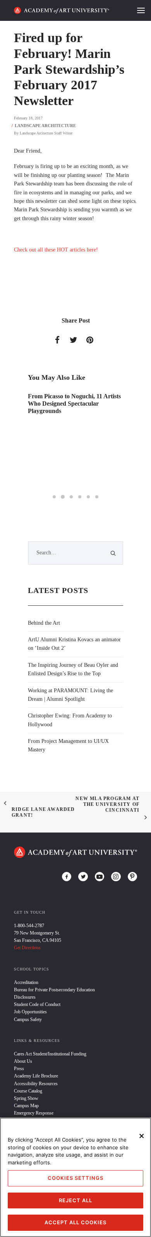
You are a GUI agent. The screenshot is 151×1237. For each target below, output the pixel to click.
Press (19, 1068)
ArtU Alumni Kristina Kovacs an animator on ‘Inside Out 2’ (74, 644)
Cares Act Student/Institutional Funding (50, 1054)
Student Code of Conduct (37, 1004)
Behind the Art (44, 623)
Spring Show (26, 1098)
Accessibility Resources (36, 1083)
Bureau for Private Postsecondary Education (54, 989)
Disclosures (25, 997)
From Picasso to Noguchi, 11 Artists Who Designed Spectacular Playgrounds (74, 403)
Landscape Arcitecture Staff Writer (46, 133)
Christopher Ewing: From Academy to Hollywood (70, 720)
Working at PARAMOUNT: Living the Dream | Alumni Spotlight (70, 695)
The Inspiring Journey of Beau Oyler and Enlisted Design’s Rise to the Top (73, 669)
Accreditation (26, 982)
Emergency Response (33, 1113)
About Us (23, 1061)
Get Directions (27, 947)
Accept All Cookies (75, 1222)
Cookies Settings (75, 1178)
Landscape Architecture (45, 125)
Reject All (75, 1200)
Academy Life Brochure (36, 1076)
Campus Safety (28, 1019)
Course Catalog (28, 1091)
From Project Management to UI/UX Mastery (68, 745)
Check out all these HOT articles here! (56, 250)
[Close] (141, 1135)
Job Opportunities (30, 1011)
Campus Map (26, 1105)
